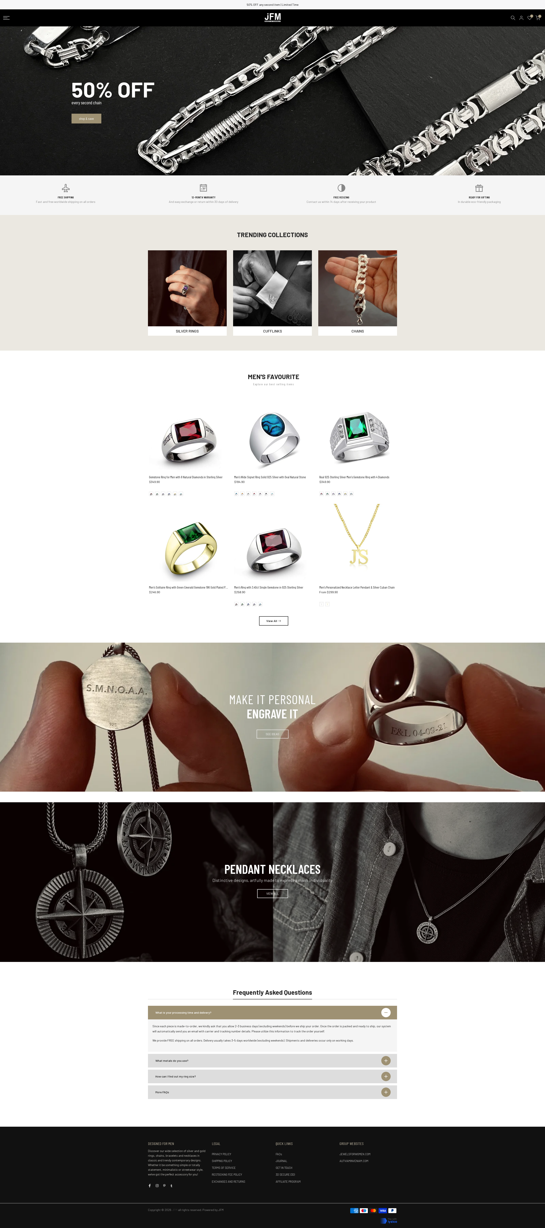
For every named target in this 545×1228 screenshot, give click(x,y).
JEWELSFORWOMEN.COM (355, 1154)
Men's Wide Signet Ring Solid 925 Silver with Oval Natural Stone (270, 477)
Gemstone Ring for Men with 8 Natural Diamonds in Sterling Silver (185, 477)
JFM (221, 1210)
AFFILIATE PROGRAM (288, 1181)
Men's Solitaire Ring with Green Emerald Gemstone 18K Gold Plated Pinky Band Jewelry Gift (200, 587)
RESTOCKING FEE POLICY (227, 1174)
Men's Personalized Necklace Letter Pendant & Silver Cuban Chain (357, 587)
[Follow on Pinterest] (164, 1185)
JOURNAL (281, 1161)
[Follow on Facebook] (149, 1185)
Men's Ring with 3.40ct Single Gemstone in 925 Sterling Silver (268, 587)
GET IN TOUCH (284, 1167)
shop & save (86, 118)
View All (271, 621)
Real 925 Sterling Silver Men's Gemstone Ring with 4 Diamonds (354, 477)
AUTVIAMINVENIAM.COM (354, 1161)
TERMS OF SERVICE (224, 1167)
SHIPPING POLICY (222, 1161)
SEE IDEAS (272, 734)
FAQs (279, 1154)
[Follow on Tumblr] (171, 1185)
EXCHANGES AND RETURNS (228, 1181)
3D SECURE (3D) (285, 1174)
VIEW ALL (272, 893)
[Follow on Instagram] (157, 1185)
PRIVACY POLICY (221, 1154)
